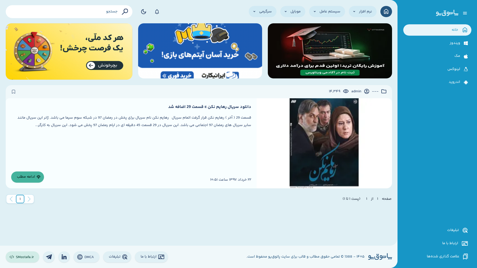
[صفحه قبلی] (29, 199)
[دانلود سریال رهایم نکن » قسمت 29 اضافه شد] (324, 143)
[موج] (330, 51)
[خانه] (386, 11)
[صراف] (69, 51)
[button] (20, 199)
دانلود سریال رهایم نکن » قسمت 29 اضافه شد (209, 107)
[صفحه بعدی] (11, 199)
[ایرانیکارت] (200, 51)
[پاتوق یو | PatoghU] (447, 13)
